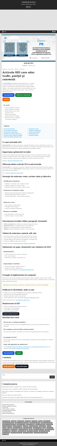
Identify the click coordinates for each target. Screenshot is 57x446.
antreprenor (13, 421)
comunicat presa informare (46, 422)
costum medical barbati (7, 426)
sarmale (30, 429)
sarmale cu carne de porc (39, 429)
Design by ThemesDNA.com (28, 444)
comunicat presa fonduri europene (21, 422)
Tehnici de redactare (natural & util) (12, 137)
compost (40, 421)
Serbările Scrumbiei (22, 431)
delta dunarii (25, 426)
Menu (29, 7)
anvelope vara (27, 421)
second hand (14, 431)
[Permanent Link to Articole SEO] (28, 48)
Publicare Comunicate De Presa (15, 160)
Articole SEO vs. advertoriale (11, 132)
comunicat (25, 65)
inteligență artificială (27, 427)
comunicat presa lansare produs (9, 424)
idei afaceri (9, 427)
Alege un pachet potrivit (10, 314)
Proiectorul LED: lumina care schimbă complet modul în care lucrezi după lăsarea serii (22, 397)
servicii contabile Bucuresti (16, 432)
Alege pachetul (9, 366)
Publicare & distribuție (34, 132)
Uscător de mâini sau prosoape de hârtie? (12, 395)
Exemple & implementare (35, 130)
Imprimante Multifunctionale (9, 410)
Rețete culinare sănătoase (8, 413)
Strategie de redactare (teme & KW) (12, 133)
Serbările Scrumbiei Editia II (32, 431)
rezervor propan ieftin (23, 429)
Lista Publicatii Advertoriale (26, 269)
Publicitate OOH (50, 427)
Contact (6, 99)
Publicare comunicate (23, 95)
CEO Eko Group (34, 421)
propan (44, 427)
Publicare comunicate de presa (9, 406)
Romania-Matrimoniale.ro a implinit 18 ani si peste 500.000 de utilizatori (19, 387)
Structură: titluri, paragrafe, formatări (13, 135)
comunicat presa (47, 421)
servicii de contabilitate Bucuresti (40, 432)
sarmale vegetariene (6, 431)
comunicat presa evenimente (8, 422)
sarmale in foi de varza (49, 429)
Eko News (4, 427)
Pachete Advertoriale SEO (8, 404)
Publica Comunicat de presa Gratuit (14, 173)
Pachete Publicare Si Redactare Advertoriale (24, 243)
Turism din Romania (6, 412)
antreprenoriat (21, 421)
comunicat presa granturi (35, 422)
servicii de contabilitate (28, 432)
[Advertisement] (28, 20)
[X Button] (53, 31)
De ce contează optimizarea (10, 130)
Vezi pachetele (8, 95)
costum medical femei (17, 426)
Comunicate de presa (28, 2)
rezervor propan (14, 429)
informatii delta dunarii (17, 427)
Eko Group (49, 426)
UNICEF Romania (5, 434)
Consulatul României (30, 424)
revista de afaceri (6, 429)
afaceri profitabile (6, 421)
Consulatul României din (40, 424)
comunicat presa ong (21, 424)
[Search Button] (55, 31)
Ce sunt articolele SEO (9, 129)
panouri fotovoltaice (37, 427)
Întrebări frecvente (33, 135)
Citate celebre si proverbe (8, 409)
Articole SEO (28, 63)
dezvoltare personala (33, 426)
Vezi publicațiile (21, 366)
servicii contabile (6, 432)
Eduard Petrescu (42, 426)
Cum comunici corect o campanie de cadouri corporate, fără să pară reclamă (19, 389)
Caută (3, 375)
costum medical (50, 424)
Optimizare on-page (34, 129)
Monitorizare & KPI (33, 133)
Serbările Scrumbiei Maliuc (44, 431)
